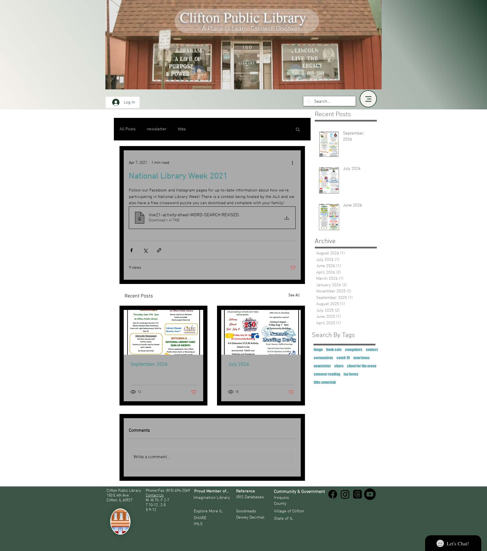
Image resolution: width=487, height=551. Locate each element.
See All (294, 295)
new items (361, 357)
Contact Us (155, 495)
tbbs (182, 129)
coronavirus (323, 357)
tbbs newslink (325, 382)
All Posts (127, 129)
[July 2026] (261, 332)
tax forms (351, 374)
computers (353, 349)
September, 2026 (149, 364)
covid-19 (343, 357)
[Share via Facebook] (131, 250)
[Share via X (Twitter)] (145, 250)
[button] (297, 129)
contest (372, 349)
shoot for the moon (361, 365)
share (339, 365)
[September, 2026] (163, 332)
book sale (334, 349)
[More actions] (292, 162)
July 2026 (238, 364)
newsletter (157, 129)
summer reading (327, 374)
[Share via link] (159, 250)
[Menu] (368, 98)
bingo (318, 349)
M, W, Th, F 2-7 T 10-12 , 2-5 (158, 503)
